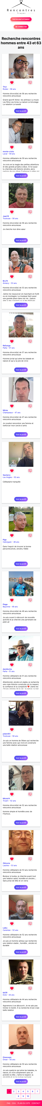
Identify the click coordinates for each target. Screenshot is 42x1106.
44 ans (11, 995)
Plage (5, 604)
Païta (5, 671)
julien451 (7, 734)
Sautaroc (7, 475)
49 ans (15, 606)
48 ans (16, 542)
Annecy (6, 283)
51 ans (11, 671)
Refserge (6, 345)
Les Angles (7, 477)
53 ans (14, 283)
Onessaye (7, 1057)
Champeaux (8, 412)
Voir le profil (21, 111)
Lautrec (6, 865)
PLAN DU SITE (24, 1103)
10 (28, 1096)
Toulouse (6, 218)
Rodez (5, 89)
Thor (5, 87)
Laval (5, 154)
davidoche (7, 669)
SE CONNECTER (21, 27)
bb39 (5, 992)
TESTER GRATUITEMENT (21, 19)
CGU (14, 1103)
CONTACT (36, 1103)
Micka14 (6, 798)
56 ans (15, 218)
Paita (5, 348)
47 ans (17, 412)
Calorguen (7, 542)
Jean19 (6, 216)
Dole (5, 995)
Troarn (5, 801)
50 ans (17, 477)
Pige (4, 540)
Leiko (5, 928)
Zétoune (6, 863)
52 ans (13, 801)
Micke (5, 410)
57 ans (12, 348)
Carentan (7, 930)
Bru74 (5, 281)
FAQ (8, 1103)
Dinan (5, 1059)
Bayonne (6, 606)
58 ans (13, 89)
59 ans (12, 154)
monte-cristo (8, 151)
